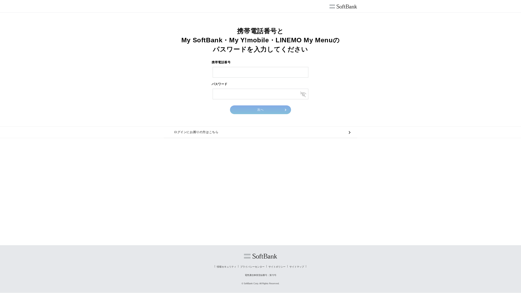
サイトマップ (296, 266)
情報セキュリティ (226, 266)
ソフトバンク (260, 256)
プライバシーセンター (252, 266)
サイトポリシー (277, 266)
